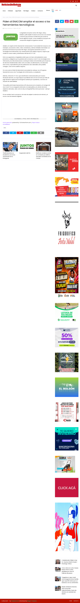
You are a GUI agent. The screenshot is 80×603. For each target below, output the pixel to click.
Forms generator (7, 122)
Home (70, 600)
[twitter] (73, 1)
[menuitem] (53, 10)
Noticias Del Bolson (8, 28)
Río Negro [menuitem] (26, 11)
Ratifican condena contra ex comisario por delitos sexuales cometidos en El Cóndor (43, 155)
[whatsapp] (76, 21)
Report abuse (36, 122)
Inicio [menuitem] (4, 11)
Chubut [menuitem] (33, 11)
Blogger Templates (32, 601)
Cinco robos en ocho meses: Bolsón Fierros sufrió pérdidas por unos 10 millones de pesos (70, 570)
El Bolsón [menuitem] (10, 11)
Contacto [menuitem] (40, 11)
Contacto (76, 600)
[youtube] (72, 21)
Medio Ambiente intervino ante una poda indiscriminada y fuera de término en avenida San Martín (69, 590)
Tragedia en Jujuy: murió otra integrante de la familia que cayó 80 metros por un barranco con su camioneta (70, 580)
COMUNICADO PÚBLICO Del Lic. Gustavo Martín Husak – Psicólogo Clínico (70, 562)
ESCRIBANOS (6, 124)
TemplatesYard (15, 601)
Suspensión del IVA (24, 153)
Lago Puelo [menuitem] (18, 11)
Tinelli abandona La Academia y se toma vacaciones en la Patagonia (9, 155)
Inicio (4, 17)
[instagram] (75, 1)
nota (7, 17)
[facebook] (70, 1)
